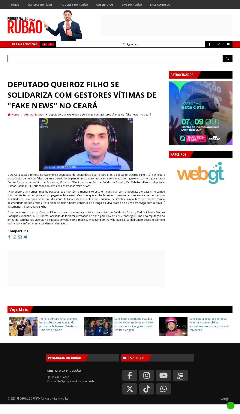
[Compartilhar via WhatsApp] (14, 237)
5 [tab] (212, 148)
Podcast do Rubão (74, 4)
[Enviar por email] (20, 237)
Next (235, 112)
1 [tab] (189, 148)
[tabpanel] (200, 113)
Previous (166, 112)
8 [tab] (134, 338)
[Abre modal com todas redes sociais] (25, 237)
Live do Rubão (132, 4)
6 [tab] (123, 338)
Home (15, 4)
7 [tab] (128, 338)
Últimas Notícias (39, 4)
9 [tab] (140, 338)
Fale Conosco (160, 4)
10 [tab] (145, 338)
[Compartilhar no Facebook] (9, 237)
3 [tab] (200, 148)
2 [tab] (195, 148)
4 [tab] (206, 148)
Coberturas (105, 4)
